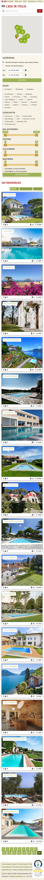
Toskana (25, 105)
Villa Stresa (10, 558)
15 (29, 853)
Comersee (16, 97)
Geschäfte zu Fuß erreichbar (15, 169)
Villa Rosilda (10, 304)
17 (39, 853)
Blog (21, 870)
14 (24, 853)
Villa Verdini (10, 703)
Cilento (7, 97)
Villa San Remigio (12, 340)
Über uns (18, 1)
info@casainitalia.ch (17, 876)
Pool (17, 116)
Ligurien (29, 99)
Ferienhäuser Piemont (10, 867)
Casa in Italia (16, 6)
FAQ (24, 1)
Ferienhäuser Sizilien (28, 867)
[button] (16, 37)
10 (4, 853)
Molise (16, 102)
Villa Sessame (10, 376)
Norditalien (8, 89)
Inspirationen (7, 870)
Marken (7, 102)
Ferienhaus (8, 116)
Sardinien (34, 102)
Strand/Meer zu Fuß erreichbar (16, 171)
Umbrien (34, 105)
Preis (36, 189)
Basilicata (29, 94)
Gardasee (33, 97)
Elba (25, 97)
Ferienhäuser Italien (9, 864)
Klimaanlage (9, 119)
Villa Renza (9, 195)
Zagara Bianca (11, 811)
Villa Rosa (9, 267)
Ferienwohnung (10, 124)
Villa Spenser (10, 485)
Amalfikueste (9, 94)
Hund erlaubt (27, 116)
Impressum (32, 1)
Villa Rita (8, 231)
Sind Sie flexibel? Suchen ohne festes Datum (21, 62)
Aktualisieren (22, 175)
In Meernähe (9, 121)
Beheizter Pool (22, 121)
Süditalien (30, 89)
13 (19, 853)
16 (34, 853)
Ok (40, 11)
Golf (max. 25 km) (29, 119)
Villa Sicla (9, 412)
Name (12, 189)
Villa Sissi (8, 449)
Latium (21, 99)
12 (14, 853)
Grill (18, 119)
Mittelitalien (19, 89)
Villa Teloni (9, 594)
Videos (15, 870)
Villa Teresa (10, 630)
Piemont (24, 102)
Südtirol (15, 105)
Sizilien (7, 105)
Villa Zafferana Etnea (14, 739)
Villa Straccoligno (13, 521)
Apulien (19, 94)
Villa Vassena (10, 666)
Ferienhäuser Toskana (26, 864)
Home (40, 1)
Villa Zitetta (10, 775)
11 (9, 853)
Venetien (8, 107)
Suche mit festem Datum (14, 66)
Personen (24, 189)
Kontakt (10, 1)
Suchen (22, 80)
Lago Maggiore (10, 99)
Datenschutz (29, 870)
